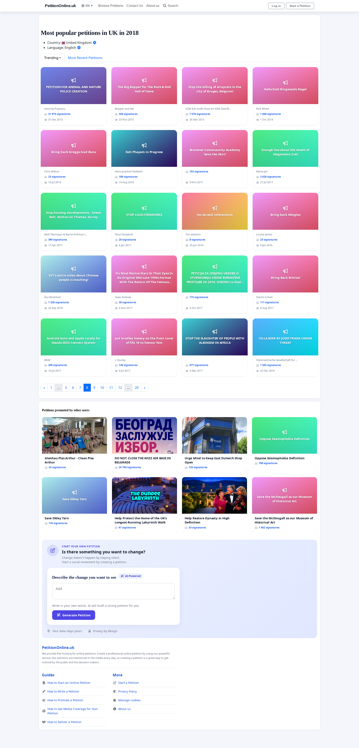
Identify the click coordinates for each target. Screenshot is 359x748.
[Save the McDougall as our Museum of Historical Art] (284, 504)
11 (111, 387)
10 (102, 387)
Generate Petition (76, 615)
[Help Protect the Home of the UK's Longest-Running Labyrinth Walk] (144, 504)
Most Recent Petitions (85, 57)
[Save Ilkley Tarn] (74, 502)
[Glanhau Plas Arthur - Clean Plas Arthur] (74, 444)
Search (173, 5)
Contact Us (135, 5)
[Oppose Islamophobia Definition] (284, 442)
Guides (48, 674)
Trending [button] (51, 57)
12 (120, 387)
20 (137, 387)
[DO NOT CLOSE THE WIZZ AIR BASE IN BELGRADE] (144, 444)
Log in (276, 5)
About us (152, 5)
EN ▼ (89, 5)
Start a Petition (300, 5)
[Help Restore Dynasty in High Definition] (214, 504)
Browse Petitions (110, 5)
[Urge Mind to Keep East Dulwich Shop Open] (214, 444)
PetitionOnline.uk (60, 6)
